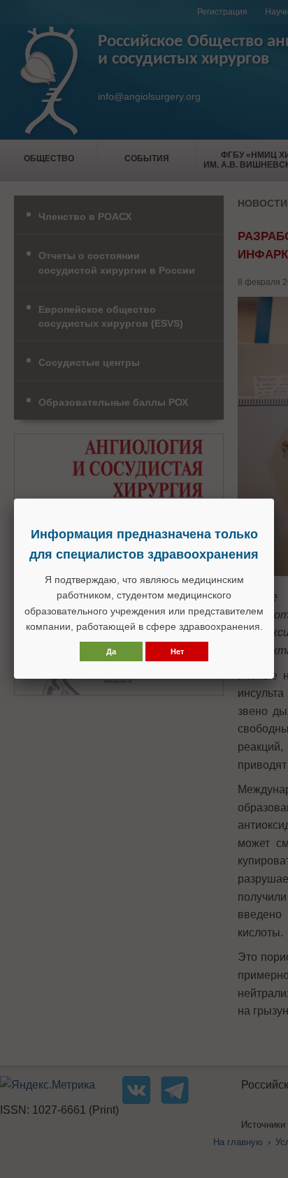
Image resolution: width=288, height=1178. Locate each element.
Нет (177, 651)
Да (111, 651)
